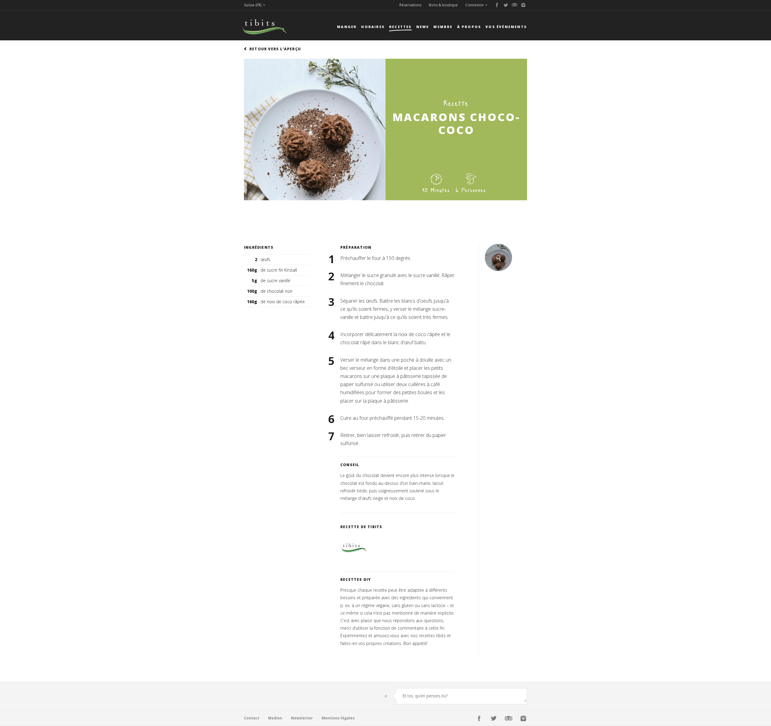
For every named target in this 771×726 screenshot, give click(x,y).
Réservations (410, 5)
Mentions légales (338, 718)
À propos (469, 26)
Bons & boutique (443, 5)
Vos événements (506, 26)
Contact (251, 718)
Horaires (373, 26)
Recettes (400, 26)
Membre (442, 26)
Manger (347, 26)
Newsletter (302, 718)
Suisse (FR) (252, 5)
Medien (275, 718)
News (422, 26)
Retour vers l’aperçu (275, 48)
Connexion (474, 5)
